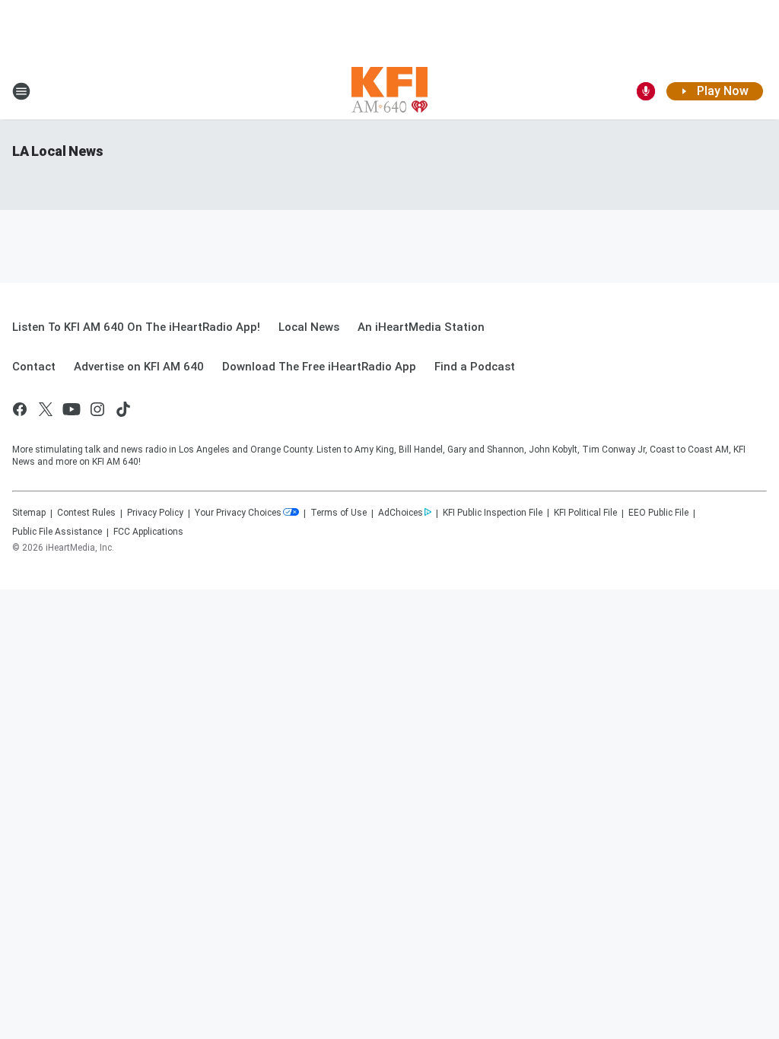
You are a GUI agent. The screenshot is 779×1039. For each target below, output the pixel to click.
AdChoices (400, 512)
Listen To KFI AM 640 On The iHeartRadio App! (136, 327)
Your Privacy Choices (238, 512)
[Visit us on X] (46, 409)
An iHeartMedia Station (421, 327)
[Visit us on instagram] (97, 409)
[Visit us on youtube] (71, 409)
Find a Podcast (474, 366)
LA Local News (57, 151)
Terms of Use (338, 512)
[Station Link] (389, 91)
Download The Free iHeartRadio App (319, 366)
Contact (34, 366)
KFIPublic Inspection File (492, 512)
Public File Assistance (57, 531)
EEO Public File (658, 512)
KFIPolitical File (585, 512)
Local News (308, 327)
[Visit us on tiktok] (123, 409)
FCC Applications (148, 531)
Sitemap (29, 512)
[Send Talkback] (646, 91)
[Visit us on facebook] (20, 409)
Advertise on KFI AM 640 (139, 366)
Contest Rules (86, 512)
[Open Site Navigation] (21, 91)
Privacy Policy (155, 512)
